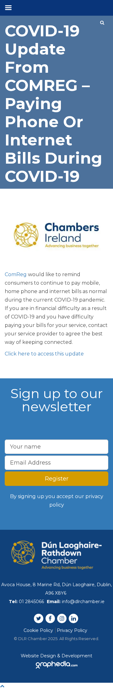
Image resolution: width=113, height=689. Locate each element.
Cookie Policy (38, 630)
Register (56, 478)
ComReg (16, 274)
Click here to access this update (44, 354)
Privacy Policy (72, 630)
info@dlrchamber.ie (83, 601)
